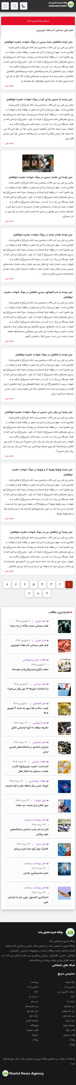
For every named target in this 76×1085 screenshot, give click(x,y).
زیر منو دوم (32, 1011)
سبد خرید (70, 1021)
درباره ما (71, 1001)
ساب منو (34, 1016)
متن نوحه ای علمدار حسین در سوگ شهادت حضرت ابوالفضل (40, 177)
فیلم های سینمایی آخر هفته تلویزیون (54, 30)
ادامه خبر (9, 86)
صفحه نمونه (69, 1025)
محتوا (35, 1035)
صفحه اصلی (32, 1021)
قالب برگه (70, 1030)
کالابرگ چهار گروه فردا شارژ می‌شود (31, 849)
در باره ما (33, 997)
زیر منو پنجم (32, 1006)
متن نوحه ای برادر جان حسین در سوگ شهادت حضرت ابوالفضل (38, 412)
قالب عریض (69, 1035)
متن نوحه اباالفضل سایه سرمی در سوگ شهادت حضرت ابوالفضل (38, 42)
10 (38, 593)
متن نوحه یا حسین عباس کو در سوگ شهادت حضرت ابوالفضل (39, 99)
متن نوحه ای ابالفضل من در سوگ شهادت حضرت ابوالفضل (41, 532)
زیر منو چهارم (68, 1011)
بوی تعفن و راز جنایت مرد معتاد (32, 805)
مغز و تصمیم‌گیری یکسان (35, 873)
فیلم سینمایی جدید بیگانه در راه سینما (29, 626)
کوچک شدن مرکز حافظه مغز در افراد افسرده (26, 786)
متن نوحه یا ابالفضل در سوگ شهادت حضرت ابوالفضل (43, 355)
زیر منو (34, 1001)
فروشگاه (34, 1025)
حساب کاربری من (66, 992)
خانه (36, 992)
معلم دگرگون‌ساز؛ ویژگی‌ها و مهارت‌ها (30, 669)
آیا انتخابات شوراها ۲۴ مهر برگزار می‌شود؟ (28, 689)
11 (29, 593)
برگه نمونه (70, 982)
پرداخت (34, 982)
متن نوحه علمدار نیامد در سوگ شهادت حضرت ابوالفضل (42, 235)
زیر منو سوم (69, 1016)
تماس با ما (70, 987)
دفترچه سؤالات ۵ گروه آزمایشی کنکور (29, 728)
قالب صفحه (32, 1030)
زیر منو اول (69, 1006)
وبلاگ (72, 1040)
